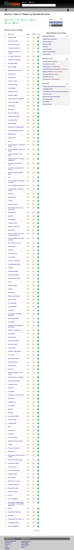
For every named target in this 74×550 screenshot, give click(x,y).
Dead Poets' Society (13, 84)
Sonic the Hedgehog (13, 498)
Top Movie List (46, 64)
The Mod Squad (12, 337)
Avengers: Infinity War (13, 484)
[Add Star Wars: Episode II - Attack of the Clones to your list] (38, 149)
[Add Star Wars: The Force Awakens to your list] (38, 441)
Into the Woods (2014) (13, 416)
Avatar (9, 281)
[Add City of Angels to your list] (38, 257)
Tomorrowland (11, 430)
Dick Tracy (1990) (12, 66)
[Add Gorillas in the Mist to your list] (38, 81)
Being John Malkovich (13, 113)
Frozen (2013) (11, 405)
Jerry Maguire (11, 391)
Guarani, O (10, 369)
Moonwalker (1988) (12, 63)
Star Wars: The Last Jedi (14, 481)
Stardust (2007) (11, 197)
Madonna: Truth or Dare (13, 226)
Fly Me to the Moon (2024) (49, 51)
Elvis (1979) (11, 387)
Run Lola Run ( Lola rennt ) (14, 243)
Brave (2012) (11, 398)
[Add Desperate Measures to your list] (38, 362)
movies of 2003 (46, 61)
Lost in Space (11, 354)
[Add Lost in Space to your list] (38, 355)
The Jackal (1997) (12, 303)
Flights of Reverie (47, 104)
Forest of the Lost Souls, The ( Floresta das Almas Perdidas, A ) (58, 91)
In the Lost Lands (47, 94)
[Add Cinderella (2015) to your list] (38, 423)
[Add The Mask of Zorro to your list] (38, 223)
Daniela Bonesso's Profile (13, 19)
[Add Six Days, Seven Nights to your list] (38, 358)
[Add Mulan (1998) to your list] (38, 322)
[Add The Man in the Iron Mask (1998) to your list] (38, 99)
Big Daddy (10, 216)
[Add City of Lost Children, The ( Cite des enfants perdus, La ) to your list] (38, 234)
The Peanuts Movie (12, 437)
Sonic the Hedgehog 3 (13, 526)
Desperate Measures (13, 362)
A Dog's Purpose (12, 466)
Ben (53, 76)
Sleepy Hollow (11, 230)
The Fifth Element (12, 306)
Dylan (56, 74)
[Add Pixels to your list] (38, 427)
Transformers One (47, 49)
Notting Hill (11, 310)
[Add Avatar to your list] (38, 282)
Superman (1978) (12, 37)
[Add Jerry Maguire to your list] (38, 391)
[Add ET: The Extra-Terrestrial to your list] (38, 45)
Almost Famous (12, 246)
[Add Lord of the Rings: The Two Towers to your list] (38, 185)
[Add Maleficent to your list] (38, 413)
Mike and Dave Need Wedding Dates (51, 96)
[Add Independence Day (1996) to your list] (38, 60)
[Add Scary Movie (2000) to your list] (38, 120)
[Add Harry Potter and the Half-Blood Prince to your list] (38, 173)
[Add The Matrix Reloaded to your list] (38, 271)
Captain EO (11, 433)
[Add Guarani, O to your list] (38, 369)
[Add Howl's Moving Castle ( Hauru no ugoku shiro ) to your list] (38, 208)
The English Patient (13, 384)
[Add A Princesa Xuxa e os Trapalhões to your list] (38, 377)
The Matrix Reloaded (13, 271)
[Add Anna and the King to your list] (38, 344)
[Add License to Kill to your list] (38, 78)
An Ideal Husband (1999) (14, 264)
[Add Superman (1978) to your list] (38, 37)
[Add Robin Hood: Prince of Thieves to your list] (38, 70)
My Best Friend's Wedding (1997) (16, 127)
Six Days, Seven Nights (13, 358)
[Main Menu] (5, 10)
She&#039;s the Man (48, 89)
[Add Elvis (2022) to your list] (38, 516)
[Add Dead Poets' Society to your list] (38, 85)
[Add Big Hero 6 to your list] (38, 409)
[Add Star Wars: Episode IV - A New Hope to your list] (38, 154)
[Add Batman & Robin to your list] (38, 134)
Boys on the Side (12, 299)
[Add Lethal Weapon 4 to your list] (38, 348)
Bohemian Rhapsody (13, 488)
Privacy (23, 547)
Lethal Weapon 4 (12, 347)
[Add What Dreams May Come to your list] (38, 278)
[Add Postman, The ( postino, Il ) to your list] (38, 330)
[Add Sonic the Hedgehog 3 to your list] (38, 526)
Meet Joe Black (11, 212)
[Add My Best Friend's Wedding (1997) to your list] (38, 127)
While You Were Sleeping (14, 296)
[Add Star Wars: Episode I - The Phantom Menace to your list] (38, 145)
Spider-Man (11, 193)
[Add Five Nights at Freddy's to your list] (38, 523)
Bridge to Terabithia (13, 204)
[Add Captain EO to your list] (38, 434)
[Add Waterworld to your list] (38, 250)
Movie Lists (26, 19)
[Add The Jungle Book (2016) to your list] (38, 448)
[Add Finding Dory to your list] (38, 452)
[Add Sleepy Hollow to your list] (38, 230)
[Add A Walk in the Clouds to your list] (38, 92)
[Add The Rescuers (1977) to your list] (38, 41)
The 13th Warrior (12, 219)
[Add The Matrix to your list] (38, 268)
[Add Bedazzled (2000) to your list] (38, 124)
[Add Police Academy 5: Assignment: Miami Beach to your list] (38, 325)
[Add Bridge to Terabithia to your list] (38, 204)
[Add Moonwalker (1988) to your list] (38, 63)
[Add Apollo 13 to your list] (38, 289)
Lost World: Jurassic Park (14, 56)
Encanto (10, 508)
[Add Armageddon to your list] (38, 293)
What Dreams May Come (14, 278)
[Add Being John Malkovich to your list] (38, 113)
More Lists (37, 530)
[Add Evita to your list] (38, 141)
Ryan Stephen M (56, 79)
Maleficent (10, 412)
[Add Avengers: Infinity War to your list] (38, 485)
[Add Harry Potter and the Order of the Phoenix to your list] (38, 168)
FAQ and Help (24, 542)
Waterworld (11, 250)
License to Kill (11, 77)
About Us (7, 547)
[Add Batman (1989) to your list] (38, 138)
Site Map (7, 548)
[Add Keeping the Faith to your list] (38, 474)
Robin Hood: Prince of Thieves (15, 70)
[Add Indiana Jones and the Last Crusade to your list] (38, 52)
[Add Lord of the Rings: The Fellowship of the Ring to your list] (38, 181)
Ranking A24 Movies (48, 71)
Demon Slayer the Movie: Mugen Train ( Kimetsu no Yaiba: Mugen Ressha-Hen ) (16, 504)
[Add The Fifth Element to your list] (38, 307)
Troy (9, 177)
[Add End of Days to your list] (38, 109)
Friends (17, 23)
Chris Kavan (64, 69)
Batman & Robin (12, 134)
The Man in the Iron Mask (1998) (15, 98)
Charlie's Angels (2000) (13, 116)
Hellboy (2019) (46, 54)
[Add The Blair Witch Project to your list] (38, 341)
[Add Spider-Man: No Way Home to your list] (38, 512)
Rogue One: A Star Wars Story (15, 459)
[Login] (68, 10)
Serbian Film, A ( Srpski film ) (50, 39)
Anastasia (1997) (12, 365)
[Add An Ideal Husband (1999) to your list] (38, 264)
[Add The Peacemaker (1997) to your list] (38, 318)
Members (33, 2)
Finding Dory (11, 451)
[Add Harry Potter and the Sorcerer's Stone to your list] (38, 163)
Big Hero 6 (10, 409)
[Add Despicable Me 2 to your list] (38, 402)
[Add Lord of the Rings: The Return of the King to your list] (38, 189)
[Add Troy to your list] (38, 177)
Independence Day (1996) (14, 59)
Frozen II (10, 495)
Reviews (35, 19)
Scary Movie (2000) (12, 120)
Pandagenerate (56, 66)
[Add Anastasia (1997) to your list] (38, 366)
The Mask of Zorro (12, 223)
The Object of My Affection (14, 351)
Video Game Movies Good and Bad (51, 69)
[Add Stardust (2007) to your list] (38, 197)
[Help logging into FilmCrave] (61, 19)
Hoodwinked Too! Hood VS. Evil (15, 394)
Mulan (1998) (11, 321)
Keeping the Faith (12, 473)
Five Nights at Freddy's (13, 522)
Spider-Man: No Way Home (14, 512)
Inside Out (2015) (12, 419)
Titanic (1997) (11, 105)
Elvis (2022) (11, 515)
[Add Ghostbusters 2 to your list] (38, 74)
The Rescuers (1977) (13, 41)
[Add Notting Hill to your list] (38, 310)
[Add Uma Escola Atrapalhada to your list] (38, 381)
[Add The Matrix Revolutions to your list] (38, 275)
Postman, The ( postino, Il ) (14, 330)
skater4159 (54, 61)
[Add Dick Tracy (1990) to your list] (38, 67)
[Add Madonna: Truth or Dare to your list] (38, 227)
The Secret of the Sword (14, 48)
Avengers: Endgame (13, 491)
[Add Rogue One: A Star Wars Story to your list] (38, 460)
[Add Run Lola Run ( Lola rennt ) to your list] (38, 243)
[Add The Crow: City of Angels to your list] (38, 261)
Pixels (9, 426)
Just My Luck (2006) (48, 99)
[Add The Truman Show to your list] (38, 254)
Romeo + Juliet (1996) (13, 102)
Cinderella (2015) (12, 423)
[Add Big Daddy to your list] (38, 216)
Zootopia (10, 444)
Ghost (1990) (11, 333)
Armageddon (11, 292)
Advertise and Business (10, 541)
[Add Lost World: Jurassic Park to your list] (38, 56)
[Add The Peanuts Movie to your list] (38, 437)
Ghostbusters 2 (12, 74)
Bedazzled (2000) (12, 123)
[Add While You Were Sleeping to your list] (38, 296)
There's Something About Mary (15, 130)
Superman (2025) (47, 44)
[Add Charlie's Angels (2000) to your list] (38, 117)
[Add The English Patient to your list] (38, 384)
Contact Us (7, 544)
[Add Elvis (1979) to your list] (38, 388)
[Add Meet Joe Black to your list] (38, 212)
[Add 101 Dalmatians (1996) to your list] (38, 463)
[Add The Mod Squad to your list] (38, 337)
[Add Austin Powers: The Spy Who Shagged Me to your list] (38, 314)
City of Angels (11, 257)
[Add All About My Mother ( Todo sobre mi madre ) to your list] (38, 238)
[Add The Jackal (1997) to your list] (38, 303)
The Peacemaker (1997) (13, 318)
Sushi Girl (45, 46)
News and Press (25, 544)
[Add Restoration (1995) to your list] (38, 95)
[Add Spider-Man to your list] (38, 194)
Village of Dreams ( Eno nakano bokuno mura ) (54, 86)
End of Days (11, 109)
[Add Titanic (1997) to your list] (38, 106)
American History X (47, 41)
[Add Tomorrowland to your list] (38, 430)
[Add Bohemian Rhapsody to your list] (38, 488)
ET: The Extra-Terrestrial (14, 44)
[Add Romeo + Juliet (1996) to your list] (38, 102)
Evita (9, 141)
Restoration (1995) (12, 95)
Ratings (9, 23)
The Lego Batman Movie (14, 470)
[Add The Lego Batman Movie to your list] (38, 470)
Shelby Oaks (46, 101)
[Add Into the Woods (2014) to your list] (38, 416)
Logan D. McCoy (58, 71)
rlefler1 (53, 64)
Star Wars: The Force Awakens (15, 441)
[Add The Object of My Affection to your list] (38, 351)
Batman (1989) (11, 137)
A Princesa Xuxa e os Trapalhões (16, 377)
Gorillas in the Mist (12, 81)
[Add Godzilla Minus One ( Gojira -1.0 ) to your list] (38, 519)
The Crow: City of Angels (14, 260)
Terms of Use (24, 545)
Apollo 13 (10, 289)
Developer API (8, 542)
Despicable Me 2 (12, 402)
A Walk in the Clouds (13, 91)
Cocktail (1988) (11, 88)
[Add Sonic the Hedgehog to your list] (38, 499)
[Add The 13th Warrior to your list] (38, 220)
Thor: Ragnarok (12, 477)
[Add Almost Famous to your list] (38, 247)
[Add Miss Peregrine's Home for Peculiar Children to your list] (38, 455)
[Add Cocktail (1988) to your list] (38, 88)
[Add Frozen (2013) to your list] (38, 406)
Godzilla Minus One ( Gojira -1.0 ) (16, 519)
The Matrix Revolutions (13, 274)
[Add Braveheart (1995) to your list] (38, 285)
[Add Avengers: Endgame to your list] (38, 492)
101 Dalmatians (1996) (13, 463)
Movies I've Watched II (48, 74)
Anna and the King (12, 344)
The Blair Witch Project (13, 340)
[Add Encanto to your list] (38, 508)
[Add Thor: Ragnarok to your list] (38, 478)
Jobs (6, 545)
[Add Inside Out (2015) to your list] (38, 420)
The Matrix (10, 267)
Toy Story (10, 200)
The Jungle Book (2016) (13, 448)
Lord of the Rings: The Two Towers (16, 185)
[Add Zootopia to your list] (38, 445)
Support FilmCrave (25, 541)
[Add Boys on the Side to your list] (38, 300)
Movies (25, 2)
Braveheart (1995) (12, 285)
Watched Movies (47, 66)
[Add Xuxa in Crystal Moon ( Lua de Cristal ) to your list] (38, 373)
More (67, 36)
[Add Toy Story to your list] (38, 201)
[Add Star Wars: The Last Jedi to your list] (38, 481)
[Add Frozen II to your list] (38, 495)
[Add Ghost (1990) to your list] (38, 334)
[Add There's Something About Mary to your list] (38, 131)
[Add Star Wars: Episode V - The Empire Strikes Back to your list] (38, 159)
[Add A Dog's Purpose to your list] (38, 467)
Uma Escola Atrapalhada (14, 380)
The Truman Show (12, 253)
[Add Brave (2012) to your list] (38, 398)
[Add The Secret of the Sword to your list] (38, 48)
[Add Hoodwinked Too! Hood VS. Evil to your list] (38, 395)
